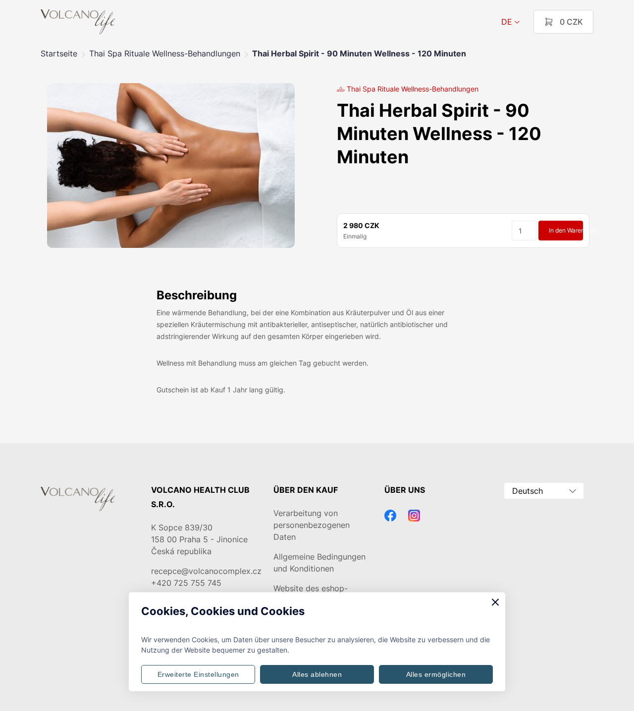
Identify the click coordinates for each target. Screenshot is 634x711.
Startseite (59, 53)
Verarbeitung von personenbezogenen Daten (311, 525)
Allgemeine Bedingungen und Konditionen (319, 562)
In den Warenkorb (566, 230)
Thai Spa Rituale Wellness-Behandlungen (164, 53)
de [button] (506, 22)
